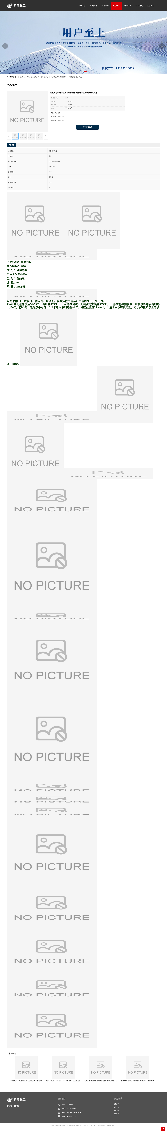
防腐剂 (116, 1114)
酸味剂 (116, 1110)
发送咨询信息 (87, 127)
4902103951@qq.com (74, 1112)
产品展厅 (30, 77)
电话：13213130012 (69, 1108)
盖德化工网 (110, 1125)
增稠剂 (36, 77)
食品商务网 (101, 1125)
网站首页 (21, 77)
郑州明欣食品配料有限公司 (59, 1125)
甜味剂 (116, 1107)
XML (87, 1125)
